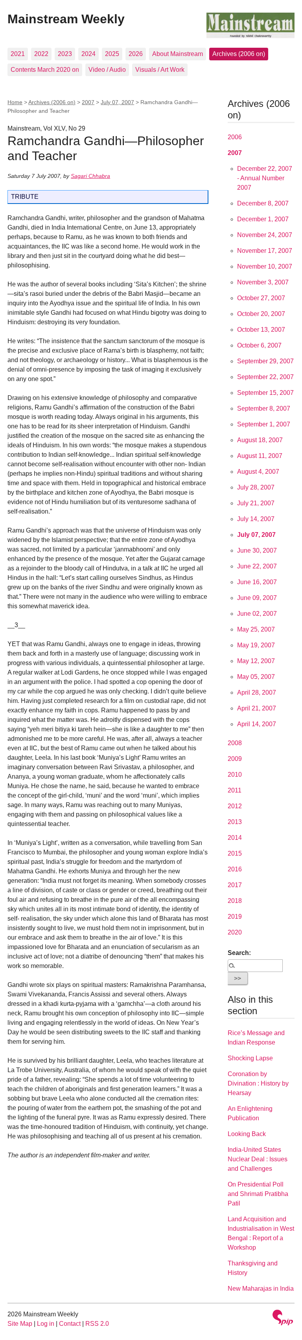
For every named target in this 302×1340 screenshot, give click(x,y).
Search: (239, 952)
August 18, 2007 (260, 440)
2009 (235, 758)
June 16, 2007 (257, 582)
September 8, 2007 (263, 408)
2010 (235, 774)
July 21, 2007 (255, 503)
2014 (235, 837)
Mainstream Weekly (66, 19)
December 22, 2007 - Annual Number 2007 (264, 178)
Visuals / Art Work (159, 69)
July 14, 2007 (255, 519)
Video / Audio (107, 69)
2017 (235, 885)
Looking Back (247, 1134)
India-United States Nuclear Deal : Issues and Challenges (257, 1159)
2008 (235, 743)
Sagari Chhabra (90, 176)
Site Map (19, 1323)
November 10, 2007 (264, 266)
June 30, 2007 (257, 550)
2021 (18, 53)
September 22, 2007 (265, 377)
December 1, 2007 (263, 219)
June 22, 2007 (257, 566)
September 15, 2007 (265, 392)
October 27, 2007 (261, 298)
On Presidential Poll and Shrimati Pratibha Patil (258, 1194)
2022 (41, 53)
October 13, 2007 (261, 329)
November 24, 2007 (264, 235)
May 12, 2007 (256, 661)
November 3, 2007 (263, 282)
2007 (88, 102)
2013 (235, 822)
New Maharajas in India (261, 1288)
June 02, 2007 (257, 613)
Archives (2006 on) (238, 53)
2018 (235, 900)
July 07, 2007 (117, 102)
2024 (88, 53)
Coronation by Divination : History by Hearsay (258, 1083)
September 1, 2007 (263, 424)
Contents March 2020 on (45, 69)
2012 (235, 806)
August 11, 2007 (259, 455)
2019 (235, 916)
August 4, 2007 (258, 471)
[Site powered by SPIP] (283, 1318)
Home (14, 102)
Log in (45, 1323)
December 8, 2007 (263, 203)
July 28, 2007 (255, 487)
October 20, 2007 (261, 313)
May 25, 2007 (256, 629)
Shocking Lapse (250, 1058)
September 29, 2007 (265, 361)
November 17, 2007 (264, 250)
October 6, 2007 (259, 345)
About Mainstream (177, 53)
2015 (235, 853)
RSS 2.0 (97, 1323)
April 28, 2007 (256, 692)
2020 (235, 932)
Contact (70, 1323)
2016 (235, 869)
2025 (112, 53)
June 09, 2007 (257, 597)
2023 (65, 53)
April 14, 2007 (256, 724)
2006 (235, 137)
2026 (136, 53)
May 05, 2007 (256, 676)
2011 (234, 790)
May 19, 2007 (256, 645)
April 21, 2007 (256, 708)
